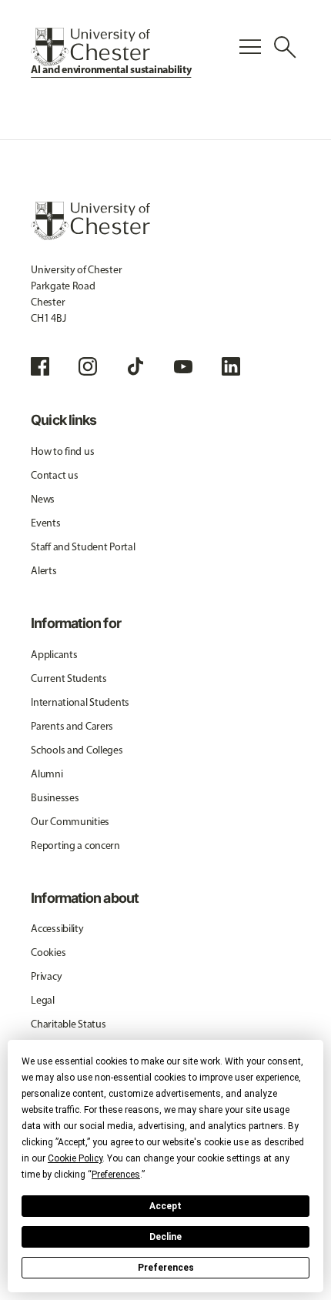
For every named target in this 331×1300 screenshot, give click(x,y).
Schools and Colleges (76, 750)
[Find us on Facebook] (40, 366)
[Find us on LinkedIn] (231, 366)
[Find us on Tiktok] (135, 366)
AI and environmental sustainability (111, 69)
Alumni (46, 773)
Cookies (48, 952)
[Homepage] (90, 47)
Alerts (43, 570)
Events (45, 523)
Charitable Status (68, 1024)
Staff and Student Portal (83, 546)
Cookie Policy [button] (75, 1158)
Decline (165, 1236)
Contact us (54, 475)
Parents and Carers (72, 726)
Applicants (54, 654)
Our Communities (70, 821)
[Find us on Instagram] (88, 366)
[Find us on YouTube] (183, 366)
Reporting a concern (75, 845)
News (43, 499)
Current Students (69, 678)
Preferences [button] (116, 1174)
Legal (43, 1000)
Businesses (55, 797)
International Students (80, 702)
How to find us (62, 451)
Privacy (46, 976)
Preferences (166, 1267)
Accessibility (57, 928)
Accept (165, 1206)
